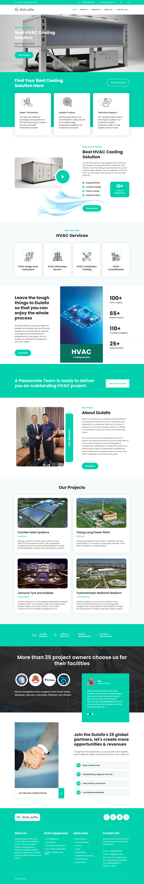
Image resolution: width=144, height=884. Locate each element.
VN (128, 2)
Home (74, 9)
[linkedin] (120, 817)
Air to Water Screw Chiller (56, 849)
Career (78, 849)
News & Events (80, 839)
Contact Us (122, 9)
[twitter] (113, 817)
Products (96, 9)
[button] (88, 714)
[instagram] (126, 817)
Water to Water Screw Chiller (53, 853)
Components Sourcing (84, 856)
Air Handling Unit (52, 839)
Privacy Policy (80, 862)
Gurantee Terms (81, 859)
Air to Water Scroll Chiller (55, 846)
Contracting (80, 852)
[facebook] (107, 817)
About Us (108, 9)
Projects (78, 846)
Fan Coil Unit (51, 842)
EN (121, 2)
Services (83, 9)
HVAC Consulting (82, 842)
